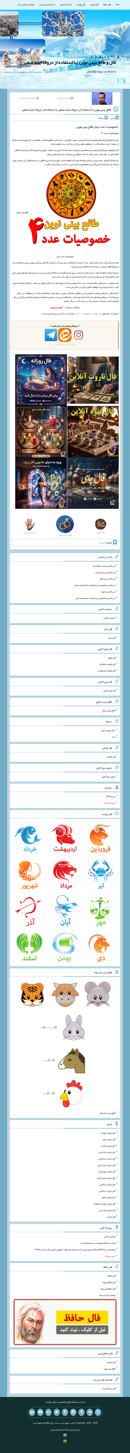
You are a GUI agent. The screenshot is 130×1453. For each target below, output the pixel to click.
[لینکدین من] (32, 1412)
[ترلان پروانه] (66, 99)
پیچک (99, 313)
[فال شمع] (41, 432)
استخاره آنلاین (66, 4)
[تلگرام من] (90, 1412)
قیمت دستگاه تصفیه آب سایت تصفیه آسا (98, 1243)
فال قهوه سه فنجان (107, 664)
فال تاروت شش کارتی (106, 1178)
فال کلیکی (111, 756)
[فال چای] (93, 484)
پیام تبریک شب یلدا (107, 1295)
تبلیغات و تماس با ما (26, 4)
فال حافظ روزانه (108, 1282)
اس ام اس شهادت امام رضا (104, 566)
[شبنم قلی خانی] (29, 99)
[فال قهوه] (93, 432)
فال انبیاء (111, 638)
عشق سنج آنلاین (108, 776)
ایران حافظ (91, 313)
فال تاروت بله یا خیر (107, 1210)
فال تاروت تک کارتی (107, 1152)
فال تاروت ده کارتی (107, 1191)
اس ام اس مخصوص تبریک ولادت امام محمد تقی (95, 598)
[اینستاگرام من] (73, 1412)
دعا (113, 736)
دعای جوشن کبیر (108, 730)
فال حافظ (107, 4)
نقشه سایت (55, 1430)
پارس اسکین (79, 313)
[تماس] (65, 1412)
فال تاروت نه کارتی (107, 1184)
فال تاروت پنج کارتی (106, 1171)
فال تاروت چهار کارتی (106, 1165)
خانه (118, 4)
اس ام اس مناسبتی (47, 4)
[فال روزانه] (41, 381)
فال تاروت (94, 4)
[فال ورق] (41, 484)
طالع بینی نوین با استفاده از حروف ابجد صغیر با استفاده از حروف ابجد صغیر (66, 109)
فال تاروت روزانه (108, 1133)
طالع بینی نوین (109, 1368)
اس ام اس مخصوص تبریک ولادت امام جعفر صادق (94, 585)
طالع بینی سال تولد (107, 1113)
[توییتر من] (57, 1412)
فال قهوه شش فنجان (106, 670)
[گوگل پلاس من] (48, 1412)
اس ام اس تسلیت (108, 591)
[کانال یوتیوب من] (40, 1412)
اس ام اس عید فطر (107, 578)
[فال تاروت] (93, 381)
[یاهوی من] (98, 1412)
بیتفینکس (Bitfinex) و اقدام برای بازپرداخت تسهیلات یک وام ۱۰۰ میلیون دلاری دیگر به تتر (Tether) (74, 1249)
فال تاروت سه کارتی (106, 1158)
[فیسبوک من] (81, 1412)
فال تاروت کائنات (108, 1145)
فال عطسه (111, 1362)
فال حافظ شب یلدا (107, 1288)
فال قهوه (111, 657)
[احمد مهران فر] (102, 99)
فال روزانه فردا (109, 1388)
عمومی (102, 542)
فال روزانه (81, 4)
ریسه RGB (110, 796)
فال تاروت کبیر (109, 1139)
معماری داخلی (109, 1236)
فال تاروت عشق (108, 1197)
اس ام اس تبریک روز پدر (105, 572)
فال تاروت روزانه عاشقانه (104, 1204)
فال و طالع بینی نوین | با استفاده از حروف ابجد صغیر (69, 62)
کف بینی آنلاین (109, 690)
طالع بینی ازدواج (108, 710)
